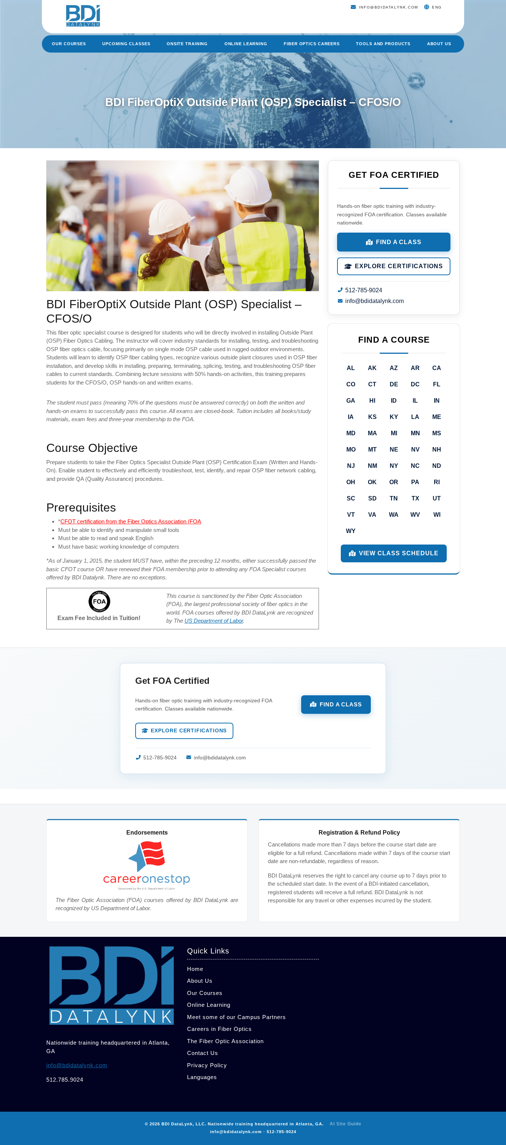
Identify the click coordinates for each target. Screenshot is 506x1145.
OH (350, 482)
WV (415, 515)
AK (372, 368)
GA (350, 400)
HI (372, 400)
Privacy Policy (207, 1065)
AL (351, 368)
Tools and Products (383, 43)
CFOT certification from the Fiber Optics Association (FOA (130, 521)
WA (394, 515)
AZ (394, 368)
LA (415, 417)
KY (394, 417)
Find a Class (399, 242)
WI (436, 515)
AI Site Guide (346, 1123)
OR (393, 482)
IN (437, 400)
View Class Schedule (398, 553)
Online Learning (245, 43)
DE (394, 384)
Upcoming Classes (126, 43)
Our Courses (69, 43)
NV (415, 449)
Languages (202, 1077)
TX (415, 498)
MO (351, 449)
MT (372, 449)
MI (394, 433)
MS (436, 433)
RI (437, 482)
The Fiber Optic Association (225, 1041)
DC (415, 384)
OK (372, 482)
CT (372, 384)
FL (436, 384)
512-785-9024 (363, 290)
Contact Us (202, 1053)
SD (372, 498)
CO (350, 384)
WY (351, 531)
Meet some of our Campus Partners (236, 1017)
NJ (351, 466)
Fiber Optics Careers (312, 43)
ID (394, 400)
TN (394, 498)
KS (372, 417)
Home (195, 969)
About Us (439, 43)
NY (394, 466)
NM (372, 466)
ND (436, 466)
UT (437, 498)
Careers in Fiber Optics (219, 1029)
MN (415, 433)
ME (436, 417)
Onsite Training (187, 43)
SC (351, 498)
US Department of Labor (213, 621)
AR (415, 368)
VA (372, 515)
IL (415, 400)
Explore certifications (399, 266)
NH (436, 449)
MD (351, 433)
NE (394, 449)
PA (415, 482)
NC (415, 466)
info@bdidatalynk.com (374, 301)
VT (351, 515)
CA (436, 368)
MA (372, 433)
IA (351, 417)
